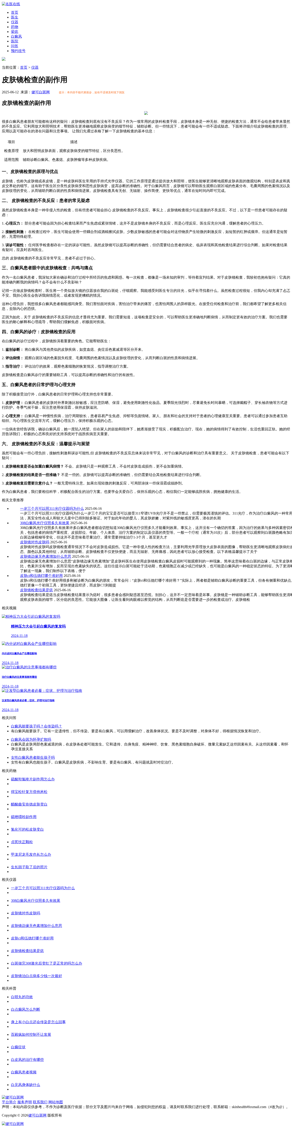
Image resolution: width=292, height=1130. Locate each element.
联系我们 (40, 1102)
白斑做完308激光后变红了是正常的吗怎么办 (46, 963)
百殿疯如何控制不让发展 (31, 1034)
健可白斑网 (40, 92)
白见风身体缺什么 (25, 1085)
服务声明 (24, 1102)
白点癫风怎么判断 (25, 1009)
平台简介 (9, 1102)
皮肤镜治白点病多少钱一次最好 (36, 976)
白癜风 (16, 36)
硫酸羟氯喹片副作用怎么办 (33, 779)
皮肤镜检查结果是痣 (36, 590)
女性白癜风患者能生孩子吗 (33, 757)
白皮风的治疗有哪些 (27, 1060)
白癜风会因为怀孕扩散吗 (31, 739)
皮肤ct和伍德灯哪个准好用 (41, 576)
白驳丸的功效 (22, 997)
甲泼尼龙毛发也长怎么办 (31, 854)
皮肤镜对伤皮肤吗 (34, 542)
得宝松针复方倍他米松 (29, 792)
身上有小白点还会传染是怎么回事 (38, 1022)
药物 (14, 27)
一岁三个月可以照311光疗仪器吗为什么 (52, 508)
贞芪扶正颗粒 (22, 842)
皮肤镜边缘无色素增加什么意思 (45, 556)
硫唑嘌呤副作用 (23, 817)
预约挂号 (18, 51)
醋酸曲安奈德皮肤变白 (29, 804)
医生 (14, 17)
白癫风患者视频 (23, 1072)
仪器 (14, 22)
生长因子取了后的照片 (29, 867)
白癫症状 (18, 1047)
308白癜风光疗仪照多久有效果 (44, 523)
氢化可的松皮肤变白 (27, 829)
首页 (14, 12)
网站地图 (55, 1102)
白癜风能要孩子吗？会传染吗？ (36, 726)
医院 (14, 41)
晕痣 (14, 32)
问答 (14, 46)
